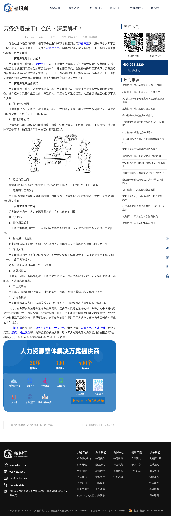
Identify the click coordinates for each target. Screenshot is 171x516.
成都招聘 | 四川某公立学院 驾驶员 (140, 216)
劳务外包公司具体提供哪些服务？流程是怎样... (143, 198)
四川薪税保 (15, 327)
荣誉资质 (100, 477)
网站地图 (154, 495)
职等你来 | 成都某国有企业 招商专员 (141, 92)
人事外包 (86, 327)
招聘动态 (154, 477)
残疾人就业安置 (20, 332)
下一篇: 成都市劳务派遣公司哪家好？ (98, 425)
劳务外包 (59, 327)
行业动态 (118, 464)
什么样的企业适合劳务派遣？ (137, 132)
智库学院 (136, 8)
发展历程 (100, 470)
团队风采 (100, 483)
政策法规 (118, 470)
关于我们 (95, 8)
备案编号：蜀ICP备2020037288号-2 (109, 510)
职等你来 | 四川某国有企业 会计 (138, 189)
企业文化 (100, 464)
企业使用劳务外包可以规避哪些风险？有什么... (143, 141)
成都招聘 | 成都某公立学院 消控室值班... (143, 156)
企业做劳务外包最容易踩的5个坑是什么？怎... (144, 181)
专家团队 (136, 458)
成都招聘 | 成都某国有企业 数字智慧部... (143, 85)
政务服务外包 (43, 327)
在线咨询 (154, 489)
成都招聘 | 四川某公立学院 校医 (138, 223)
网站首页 (54, 8)
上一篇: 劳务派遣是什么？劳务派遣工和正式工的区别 (30, 425)
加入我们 (154, 470)
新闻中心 (115, 8)
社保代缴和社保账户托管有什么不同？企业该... (143, 208)
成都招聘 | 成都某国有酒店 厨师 (138, 108)
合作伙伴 (100, 489)
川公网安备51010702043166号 (148, 510)
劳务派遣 (83, 43)
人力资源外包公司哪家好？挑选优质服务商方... (143, 100)
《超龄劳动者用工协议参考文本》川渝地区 (143, 124)
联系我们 (156, 8)
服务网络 (100, 495)
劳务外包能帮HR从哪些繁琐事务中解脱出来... (143, 164)
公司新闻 (118, 458)
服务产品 (74, 8)
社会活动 (118, 477)
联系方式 (154, 464)
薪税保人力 (52, 48)
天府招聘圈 (155, 458)
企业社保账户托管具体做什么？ (138, 115)
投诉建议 (154, 483)
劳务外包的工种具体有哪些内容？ (139, 149)
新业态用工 (83, 489)
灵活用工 (40, 63)
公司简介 (100, 458)
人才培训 (99, 327)
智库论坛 (136, 470)
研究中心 (136, 464)
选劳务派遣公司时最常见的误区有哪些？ (143, 172)
